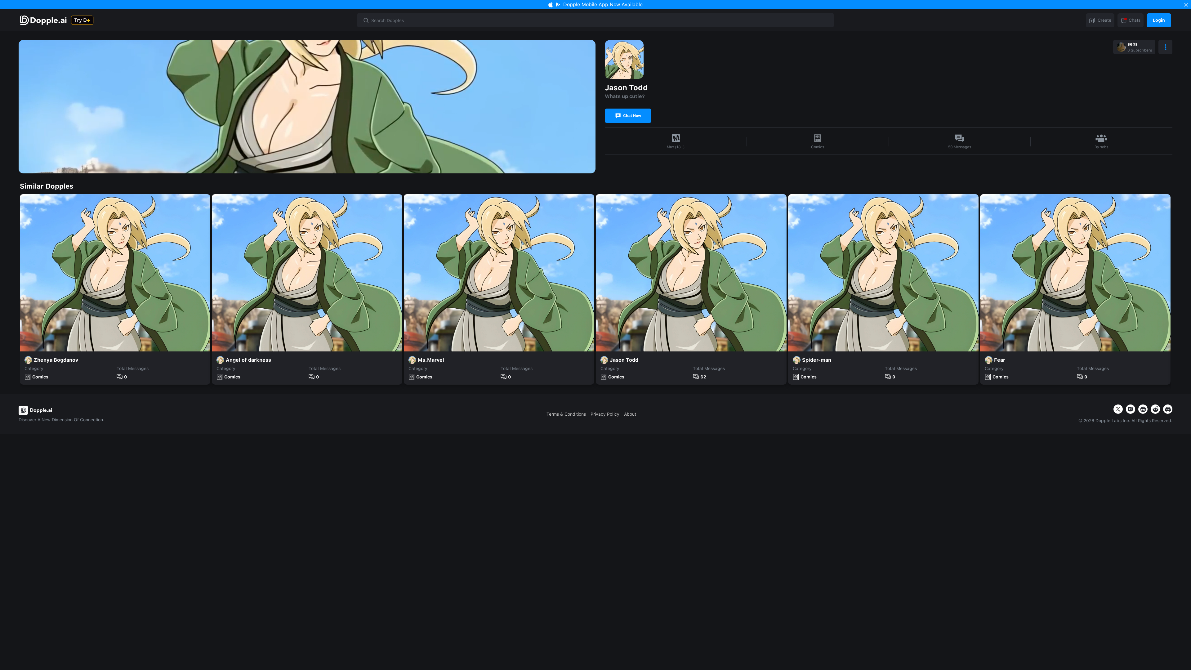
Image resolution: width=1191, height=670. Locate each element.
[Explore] (44, 20)
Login (1159, 20)
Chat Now (632, 116)
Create (1104, 20)
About (630, 414)
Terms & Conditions (566, 414)
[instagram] (1130, 409)
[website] (1143, 409)
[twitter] (1118, 409)
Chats (1134, 20)
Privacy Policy (605, 414)
